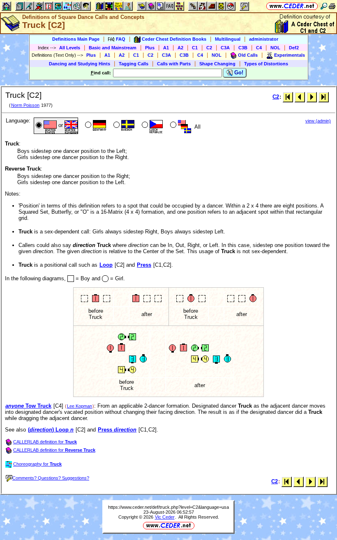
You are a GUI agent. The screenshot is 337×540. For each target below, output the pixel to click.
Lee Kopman (79, 406)
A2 (180, 47)
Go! (238, 72)
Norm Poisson (25, 105)
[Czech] (151, 125)
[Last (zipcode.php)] (324, 97)
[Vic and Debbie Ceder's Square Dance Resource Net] (292, 6)
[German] (94, 125)
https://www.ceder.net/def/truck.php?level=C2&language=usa (168, 507)
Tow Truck (28, 406)
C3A (225, 47)
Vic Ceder (165, 517)
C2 (209, 47)
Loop (106, 265)
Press (144, 265)
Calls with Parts (174, 63)
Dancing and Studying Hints (79, 63)
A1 (166, 47)
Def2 (294, 47)
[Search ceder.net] (324, 6)
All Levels (69, 47)
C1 (195, 47)
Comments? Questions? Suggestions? (50, 477)
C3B (242, 47)
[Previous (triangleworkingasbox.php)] (300, 97)
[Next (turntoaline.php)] (312, 97)
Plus (150, 47)
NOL (275, 47)
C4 (259, 47)
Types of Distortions (266, 63)
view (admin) (318, 120)
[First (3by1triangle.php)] (288, 97)
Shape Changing (217, 63)
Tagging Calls (133, 63)
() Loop (51, 430)
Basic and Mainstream (112, 47)
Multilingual (227, 39)
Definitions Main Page (75, 39)
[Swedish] (123, 125)
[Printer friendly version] (332, 6)
